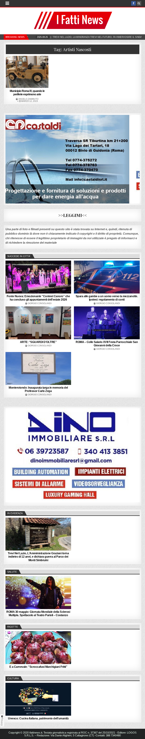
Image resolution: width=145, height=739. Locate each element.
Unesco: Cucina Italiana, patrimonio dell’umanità (38, 718)
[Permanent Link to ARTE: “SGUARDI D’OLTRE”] (38, 322)
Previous (10, 455)
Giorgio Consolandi (39, 303)
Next (135, 455)
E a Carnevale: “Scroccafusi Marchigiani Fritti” (38, 666)
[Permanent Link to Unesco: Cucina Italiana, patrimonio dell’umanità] (38, 699)
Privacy (2, 722)
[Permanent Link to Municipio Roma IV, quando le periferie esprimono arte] (27, 72)
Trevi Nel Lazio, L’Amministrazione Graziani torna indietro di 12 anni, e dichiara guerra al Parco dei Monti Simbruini (38, 556)
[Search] (139, 3)
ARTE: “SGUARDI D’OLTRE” (38, 342)
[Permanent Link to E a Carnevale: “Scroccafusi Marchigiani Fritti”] (38, 647)
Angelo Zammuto (28, 99)
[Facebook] (133, 3)
